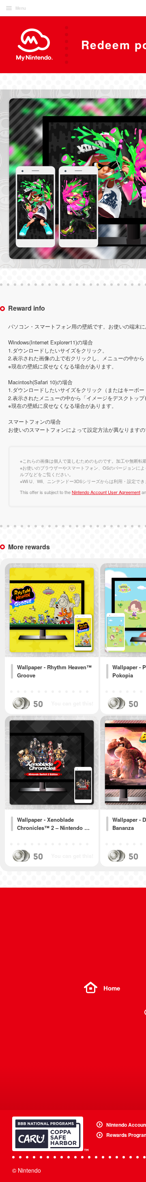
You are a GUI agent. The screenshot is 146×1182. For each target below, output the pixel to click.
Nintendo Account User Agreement (106, 492)
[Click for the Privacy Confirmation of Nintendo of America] (50, 1134)
